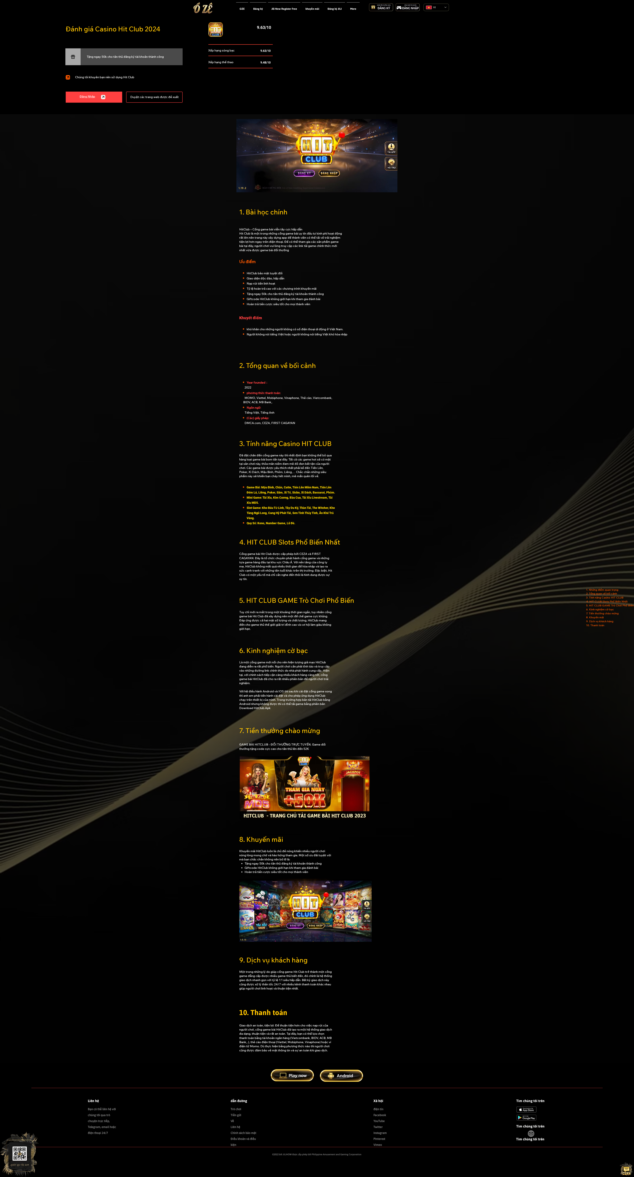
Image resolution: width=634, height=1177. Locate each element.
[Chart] (73, 57)
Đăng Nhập (87, 96)
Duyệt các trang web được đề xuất (154, 97)
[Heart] (68, 77)
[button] (284, 7)
